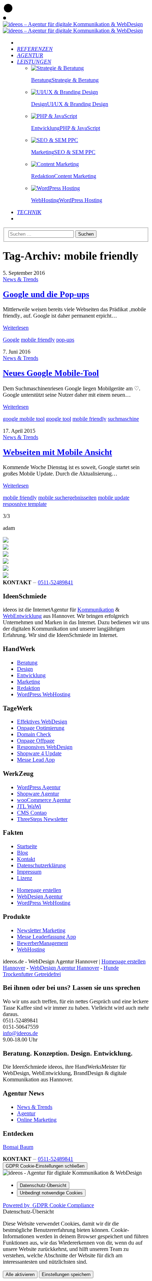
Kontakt (26, 859)
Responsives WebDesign (44, 747)
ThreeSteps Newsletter (42, 819)
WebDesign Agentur (40, 896)
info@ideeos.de (20, 1033)
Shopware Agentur (38, 794)
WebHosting (31, 949)
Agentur (26, 1113)
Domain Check (34, 734)
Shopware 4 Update (39, 753)
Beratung (27, 663)
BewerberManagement (42, 943)
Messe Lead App (36, 760)
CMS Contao (32, 813)
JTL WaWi (29, 806)
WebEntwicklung (22, 616)
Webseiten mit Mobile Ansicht (57, 452)
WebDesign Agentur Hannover (64, 968)
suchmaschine (123, 419)
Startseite (27, 846)
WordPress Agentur (38, 787)
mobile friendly (38, 340)
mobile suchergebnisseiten (67, 498)
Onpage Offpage (35, 741)
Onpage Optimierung (40, 728)
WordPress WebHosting (43, 694)
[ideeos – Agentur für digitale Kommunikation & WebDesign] (73, 24)
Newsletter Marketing (41, 930)
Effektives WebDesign (42, 722)
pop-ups (65, 340)
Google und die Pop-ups (46, 294)
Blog (22, 853)
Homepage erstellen (39, 890)
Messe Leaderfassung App (46, 937)
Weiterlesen (16, 328)
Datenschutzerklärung (41, 865)
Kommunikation (95, 610)
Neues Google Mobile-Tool (51, 373)
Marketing (28, 682)
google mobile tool (24, 419)
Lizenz (24, 878)
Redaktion (28, 688)
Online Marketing (37, 1120)
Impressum (29, 872)
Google (11, 340)
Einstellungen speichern (66, 1274)
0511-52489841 (55, 582)
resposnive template (25, 504)
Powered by (48, 1205)
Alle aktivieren (20, 1274)
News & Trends (20, 279)
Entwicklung (31, 675)
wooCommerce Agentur (44, 800)
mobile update (113, 498)
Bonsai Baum (18, 1147)
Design (25, 669)
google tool (58, 419)
